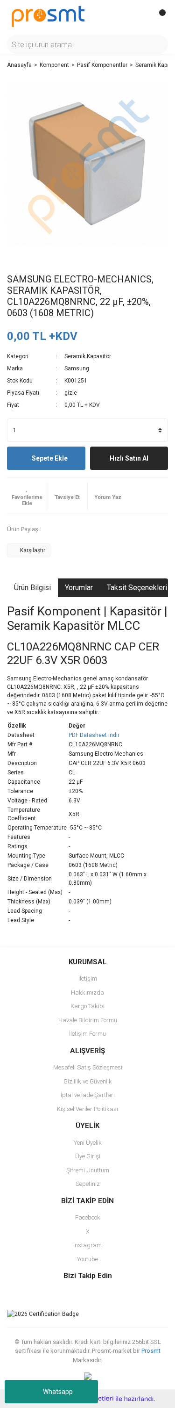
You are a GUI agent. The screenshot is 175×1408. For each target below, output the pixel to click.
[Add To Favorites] (27, 496)
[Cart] (158, 16)
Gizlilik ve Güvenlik (87, 1081)
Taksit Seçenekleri (137, 587)
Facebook (87, 1217)
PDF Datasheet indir (94, 735)
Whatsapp (58, 1391)
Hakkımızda (87, 992)
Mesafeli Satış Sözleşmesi (87, 1067)
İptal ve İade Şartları (88, 1094)
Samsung (76, 368)
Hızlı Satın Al (129, 458)
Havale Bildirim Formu (87, 1020)
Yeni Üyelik (88, 1142)
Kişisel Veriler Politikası (87, 1108)
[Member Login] (140, 16)
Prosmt (151, 1350)
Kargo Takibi (87, 1006)
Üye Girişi (87, 1156)
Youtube (87, 1259)
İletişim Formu (87, 1033)
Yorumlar (79, 587)
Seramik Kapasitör (87, 356)
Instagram (87, 1245)
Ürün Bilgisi (32, 587)
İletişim (87, 978)
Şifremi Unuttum (87, 1170)
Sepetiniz (88, 1183)
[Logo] (48, 16)
